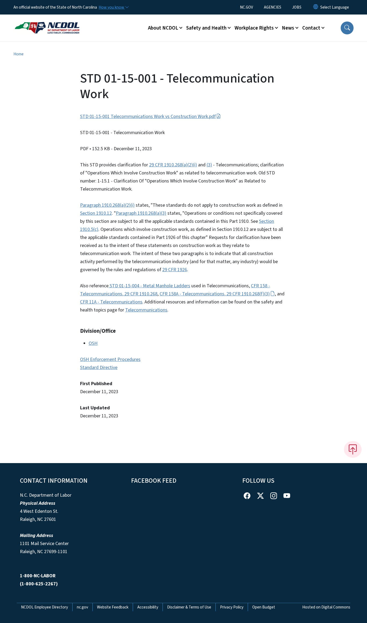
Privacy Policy (231, 607)
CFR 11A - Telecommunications (111, 302)
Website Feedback (112, 607)
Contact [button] (311, 28)
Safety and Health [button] (206, 28)
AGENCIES (272, 7)
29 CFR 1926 (174, 269)
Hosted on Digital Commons (326, 607)
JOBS (296, 7)
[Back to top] (353, 449)
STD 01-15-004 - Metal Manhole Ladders (149, 285)
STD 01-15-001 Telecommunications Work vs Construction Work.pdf (148, 116)
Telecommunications (146, 310)
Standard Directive (98, 367)
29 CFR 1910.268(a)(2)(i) (173, 165)
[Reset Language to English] (315, 7)
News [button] (288, 28)
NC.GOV (246, 7)
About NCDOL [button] (163, 28)
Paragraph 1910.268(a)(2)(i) (107, 205)
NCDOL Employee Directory (44, 607)
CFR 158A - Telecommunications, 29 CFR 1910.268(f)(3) (215, 294)
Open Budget (263, 607)
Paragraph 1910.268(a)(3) (141, 213)
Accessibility (147, 607)
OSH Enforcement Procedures (110, 359)
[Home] (47, 22)
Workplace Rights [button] (254, 28)
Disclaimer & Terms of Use (189, 607)
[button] (347, 28)
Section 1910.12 (96, 213)
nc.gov (82, 607)
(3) (209, 165)
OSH (93, 343)
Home (18, 54)
